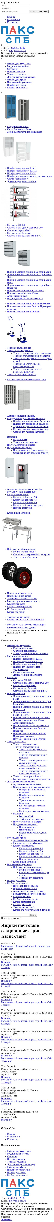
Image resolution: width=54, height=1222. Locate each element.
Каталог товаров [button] (9, 640)
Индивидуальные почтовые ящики (31, 725)
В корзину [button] (6, 962)
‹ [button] (1, 58)
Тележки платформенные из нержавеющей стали (33, 772)
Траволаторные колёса (24, 907)
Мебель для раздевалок (19, 645)
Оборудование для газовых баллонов (32, 787)
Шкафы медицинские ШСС (27, 664)
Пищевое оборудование (19, 864)
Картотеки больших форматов (34, 856)
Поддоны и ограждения (25, 824)
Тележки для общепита (31, 877)
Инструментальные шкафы (27, 821)
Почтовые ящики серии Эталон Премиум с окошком (29, 734)
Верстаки (18, 813)
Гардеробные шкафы (23, 648)
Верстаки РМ (26, 816)
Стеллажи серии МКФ (24, 685)
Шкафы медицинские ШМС (27, 659)
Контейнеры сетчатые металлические (32, 779)
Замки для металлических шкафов (30, 653)
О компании (13, 19)
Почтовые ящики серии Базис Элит (31, 717)
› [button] (1, 92)
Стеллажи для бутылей (25, 688)
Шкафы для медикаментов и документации (27, 668)
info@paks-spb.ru (17, 50)
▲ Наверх (6, 1219)
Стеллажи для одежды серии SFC (30, 691)
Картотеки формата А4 (31, 848)
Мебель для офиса (16, 837)
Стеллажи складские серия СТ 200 (31, 683)
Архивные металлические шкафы (30, 840)
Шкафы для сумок (16, 880)
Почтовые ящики (16, 693)
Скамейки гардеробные (25, 650)
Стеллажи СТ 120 (22, 680)
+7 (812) (16, 48)
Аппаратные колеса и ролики (28, 891)
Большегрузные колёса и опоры (29, 894)
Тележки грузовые (16, 741)
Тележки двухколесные (25, 744)
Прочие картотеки (28, 859)
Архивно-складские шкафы (27, 784)
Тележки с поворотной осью (27, 776)
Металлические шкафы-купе (27, 843)
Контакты (12, 22)
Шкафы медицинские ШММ (28, 661)
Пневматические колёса (25, 885)
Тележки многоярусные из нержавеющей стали (32, 767)
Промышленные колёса (25, 888)
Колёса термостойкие (24, 902)
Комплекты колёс (22, 896)
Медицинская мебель (18, 656)
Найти (33, 915)
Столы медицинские (23, 672)
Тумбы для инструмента (31, 819)
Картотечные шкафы (23, 845)
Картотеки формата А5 (31, 851)
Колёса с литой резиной (25, 899)
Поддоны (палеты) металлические (28, 828)
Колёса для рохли (22, 904)
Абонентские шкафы (23, 723)
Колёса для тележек (17, 883)
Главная (11, 17)
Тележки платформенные (26, 747)
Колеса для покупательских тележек (31, 910)
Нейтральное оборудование (27, 867)
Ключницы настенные (24, 861)
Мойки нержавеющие (30, 869)
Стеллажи (12, 677)
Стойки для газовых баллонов (34, 811)
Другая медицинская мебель (27, 675)
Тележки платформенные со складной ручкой (33, 761)
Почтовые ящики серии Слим (28, 720)
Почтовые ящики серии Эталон (29, 739)
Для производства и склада (21, 781)
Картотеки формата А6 (31, 853)
